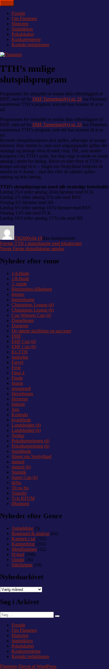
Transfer (19, 493)
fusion (17, 383)
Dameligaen (23, 320)
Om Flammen (24, 18)
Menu (7, 3)
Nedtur (18, 435)
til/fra (16, 482)
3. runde (19, 283)
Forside (18, 13)
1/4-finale (20, 273)
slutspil (18, 461)
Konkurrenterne (26, 39)
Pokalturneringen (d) (30, 440)
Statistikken (22, 28)
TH (17, 238)
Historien (20, 23)
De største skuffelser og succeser (41, 330)
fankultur (20, 357)
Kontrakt (20, 414)
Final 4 (18, 372)
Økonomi (20, 503)
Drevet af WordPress (37, 666)
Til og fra (20, 487)
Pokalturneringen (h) (30, 445)
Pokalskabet (23, 34)
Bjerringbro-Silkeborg (32, 289)
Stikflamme (22, 564)
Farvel (17, 362)
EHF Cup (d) (24, 341)
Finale (17, 377)
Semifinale (21, 451)
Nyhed (18, 554)
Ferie (16, 367)
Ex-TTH (20, 351)
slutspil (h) (21, 466)
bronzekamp (23, 299)
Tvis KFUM (23, 498)
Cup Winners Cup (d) (31, 315)
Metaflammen (24, 549)
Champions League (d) (33, 304)
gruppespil (21, 388)
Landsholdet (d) (26, 425)
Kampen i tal (23, 538)
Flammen (8, 666)
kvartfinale (21, 419)
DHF (16, 336)
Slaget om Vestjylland (31, 456)
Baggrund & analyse (30, 533)
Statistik (19, 472)
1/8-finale (20, 278)
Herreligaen (22, 393)
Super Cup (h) (25, 477)
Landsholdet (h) (26, 430)
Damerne (20, 325)
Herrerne (20, 398)
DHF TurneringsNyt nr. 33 (57, 98)
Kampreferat (23, 543)
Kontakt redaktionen (30, 44)
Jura (15, 409)
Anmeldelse (22, 528)
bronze (18, 294)
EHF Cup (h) (24, 346)
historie (18, 404)
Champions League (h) (33, 309)
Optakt (18, 559)
